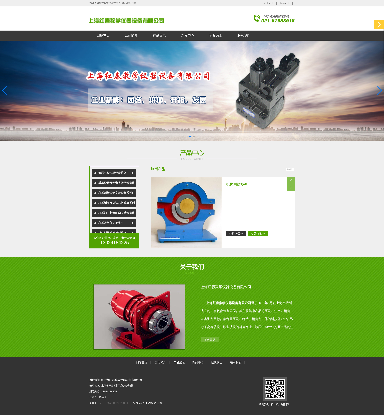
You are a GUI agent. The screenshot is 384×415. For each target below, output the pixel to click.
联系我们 (285, 3)
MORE (289, 169)
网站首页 (103, 35)
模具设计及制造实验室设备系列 (116, 184)
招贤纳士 (215, 35)
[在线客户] (379, 24)
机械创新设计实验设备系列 (115, 192)
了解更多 (209, 339)
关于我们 (269, 3)
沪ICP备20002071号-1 (113, 403)
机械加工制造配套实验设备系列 (116, 214)
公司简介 (131, 35)
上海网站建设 (153, 403)
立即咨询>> (258, 233)
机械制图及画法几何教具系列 (116, 202)
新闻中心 (187, 35)
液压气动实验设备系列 (112, 172)
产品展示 (159, 35)
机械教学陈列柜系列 (111, 222)
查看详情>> (236, 233)
